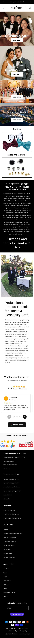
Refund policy (23, 631)
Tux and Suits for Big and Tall (12, 491)
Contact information (12, 634)
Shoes (5, 596)
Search (5, 529)
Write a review (18, 424)
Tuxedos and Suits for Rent (11, 479)
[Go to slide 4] (17, 416)
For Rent (17, 40)
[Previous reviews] (9, 417)
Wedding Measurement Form (12, 518)
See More (17, 97)
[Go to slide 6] (20, 416)
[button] (3, 8)
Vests (5, 572)
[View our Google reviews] (7, 444)
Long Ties (6, 584)
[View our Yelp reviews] (26, 443)
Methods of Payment (9, 541)
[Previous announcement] (3, 2)
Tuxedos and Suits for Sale (11, 483)
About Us (6, 468)
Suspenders (7, 580)
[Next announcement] (31, 2)
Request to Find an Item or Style (12, 533)
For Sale (17, 74)
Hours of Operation (9, 557)
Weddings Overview (9, 510)
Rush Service (7, 495)
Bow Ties (6, 569)
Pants (5, 576)
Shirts (5, 588)
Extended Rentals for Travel (11, 487)
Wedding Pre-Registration (11, 514)
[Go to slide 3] (16, 416)
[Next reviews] (25, 417)
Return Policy (7, 549)
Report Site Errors (8, 545)
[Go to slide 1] (13, 416)
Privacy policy (13, 631)
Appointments (7, 553)
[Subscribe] (26, 608)
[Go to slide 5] (19, 416)
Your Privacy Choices (9, 537)
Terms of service (25, 634)
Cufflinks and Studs (9, 592)
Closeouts (6, 499)
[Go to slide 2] (14, 416)
